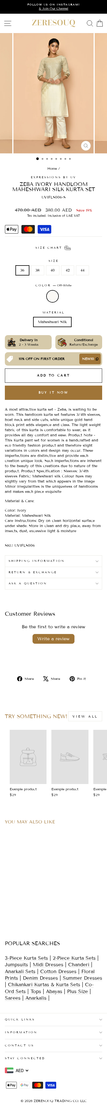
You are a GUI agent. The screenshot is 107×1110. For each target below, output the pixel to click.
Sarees (13, 998)
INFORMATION (21, 1032)
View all (85, 716)
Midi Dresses (48, 965)
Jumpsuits (16, 965)
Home (52, 168)
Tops (36, 991)
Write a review (53, 638)
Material (54, 312)
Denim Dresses (40, 978)
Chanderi (79, 965)
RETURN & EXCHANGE (33, 572)
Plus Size (77, 991)
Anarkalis (36, 998)
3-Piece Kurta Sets (26, 958)
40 (53, 270)
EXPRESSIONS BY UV (53, 177)
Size (53, 261)
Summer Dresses (82, 978)
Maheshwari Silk (52, 322)
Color (53, 285)
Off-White (52, 296)
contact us (19, 1045)
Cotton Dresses (58, 972)
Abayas (54, 991)
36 (22, 270)
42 (68, 270)
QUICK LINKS (20, 1019)
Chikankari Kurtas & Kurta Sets (44, 985)
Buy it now (54, 392)
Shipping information (37, 561)
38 (37, 270)
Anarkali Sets (20, 972)
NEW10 (88, 359)
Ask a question (28, 583)
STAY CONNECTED (25, 1058)
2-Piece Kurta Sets (74, 958)
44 (82, 270)
